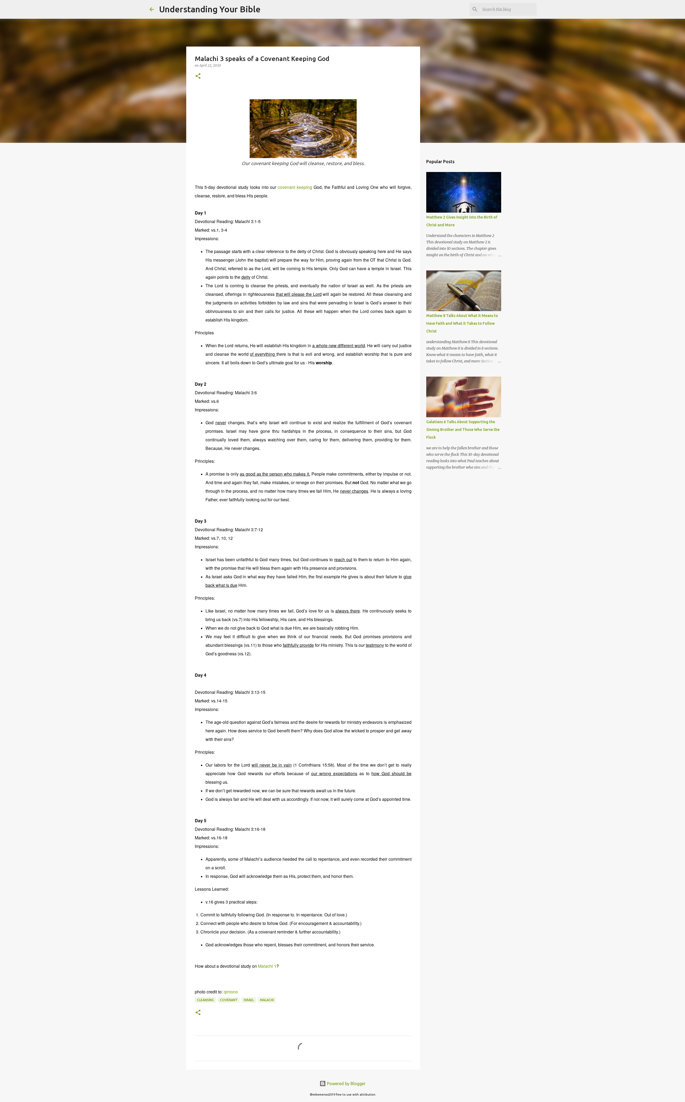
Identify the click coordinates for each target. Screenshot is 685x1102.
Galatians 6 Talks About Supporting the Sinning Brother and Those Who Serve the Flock (463, 429)
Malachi (267, 1000)
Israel (249, 1000)
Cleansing (205, 1000)
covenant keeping (295, 187)
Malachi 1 (267, 966)
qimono (231, 992)
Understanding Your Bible (210, 9)
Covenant (229, 1000)
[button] (198, 76)
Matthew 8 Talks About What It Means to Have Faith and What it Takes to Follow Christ (462, 323)
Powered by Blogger (346, 1083)
